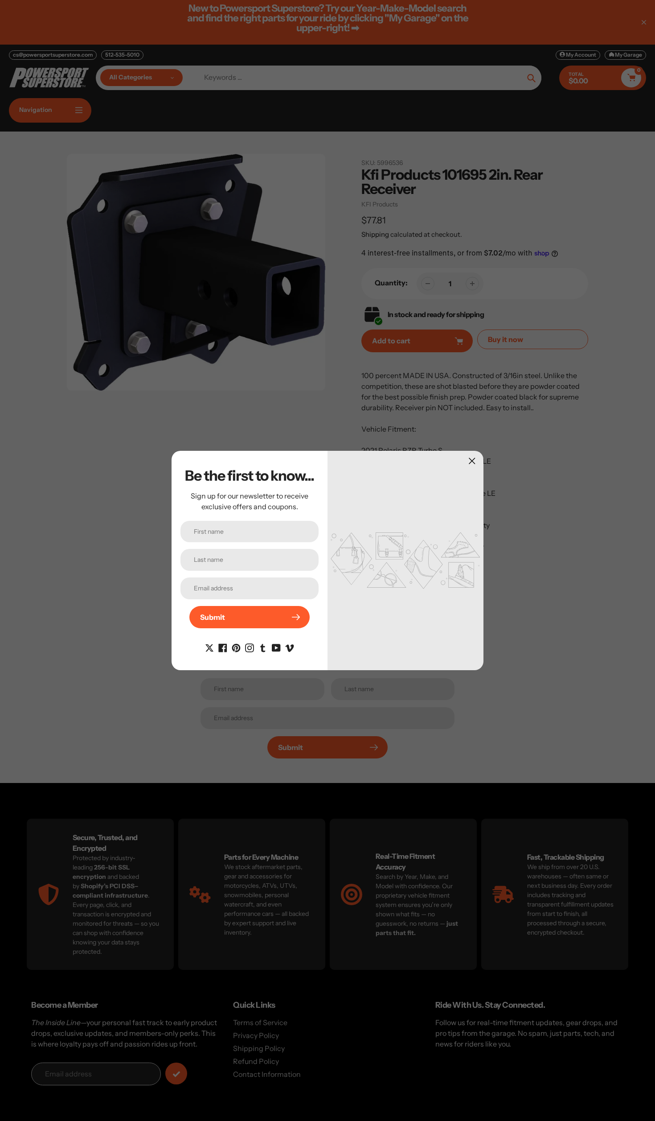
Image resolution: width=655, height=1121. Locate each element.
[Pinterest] (236, 647)
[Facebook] (222, 647)
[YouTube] (276, 647)
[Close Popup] (472, 460)
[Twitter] (209, 647)
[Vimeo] (289, 647)
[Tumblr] (262, 647)
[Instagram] (249, 647)
